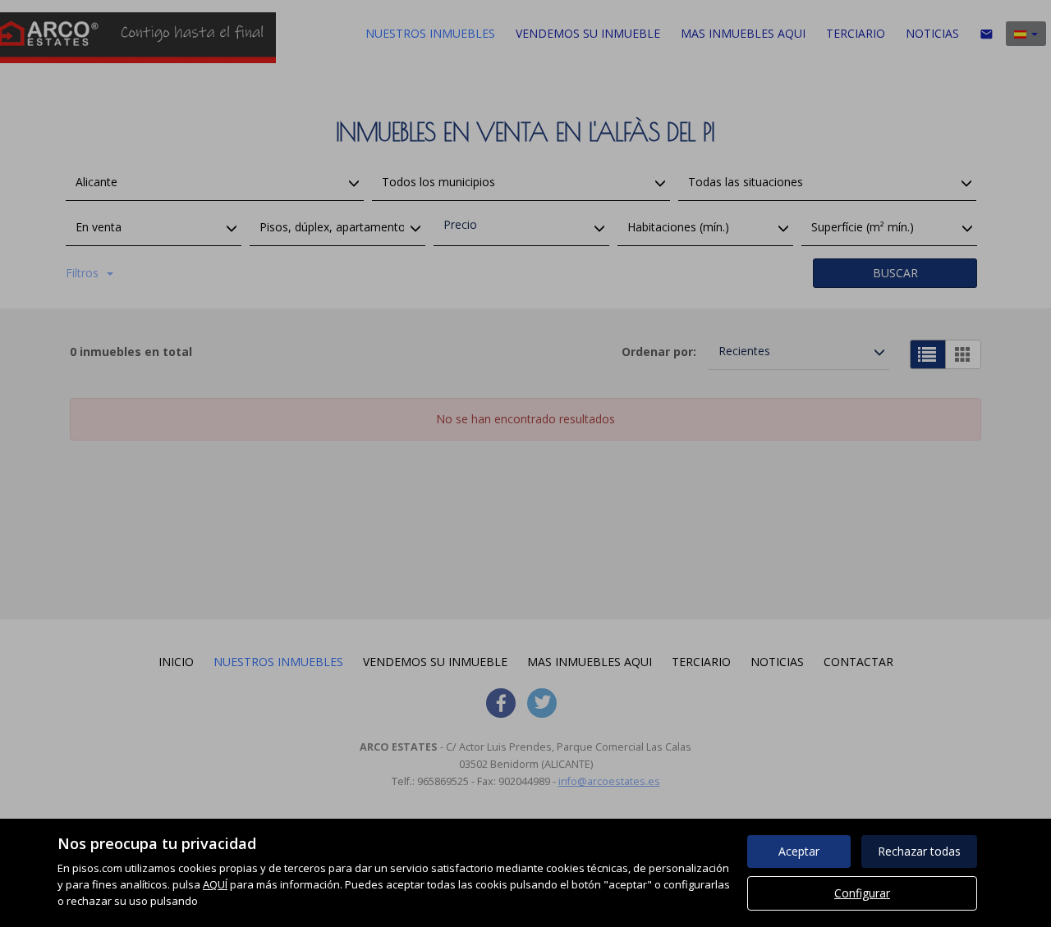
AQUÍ (215, 884)
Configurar (862, 893)
